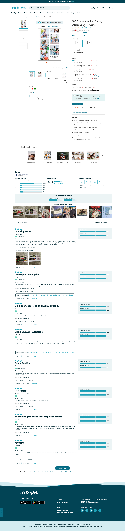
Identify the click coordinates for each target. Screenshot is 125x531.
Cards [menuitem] (26, 13)
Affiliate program (62, 510)
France (45, 524)
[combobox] (49, 8)
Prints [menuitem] (20, 13)
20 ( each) (84, 87)
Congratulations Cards (39, 472)
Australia (79, 524)
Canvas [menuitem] (42, 13)
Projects (105, 8)
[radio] (30, 89)
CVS (94, 76)
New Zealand (86, 524)
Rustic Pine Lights (93, 162)
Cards (13, 17)
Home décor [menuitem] (51, 13)
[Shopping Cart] (112, 8)
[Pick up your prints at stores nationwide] (83, 502)
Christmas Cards (69, 472)
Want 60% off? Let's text (65, 513)
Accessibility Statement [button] (72, 526)
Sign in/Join (96, 8)
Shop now (76, 1)
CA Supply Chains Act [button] (59, 526)
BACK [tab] (48, 27)
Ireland (50, 524)
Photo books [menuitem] (34, 13)
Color (31, 86)
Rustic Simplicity (78, 162)
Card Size (75, 39)
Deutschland (38, 524)
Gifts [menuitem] (67, 13)
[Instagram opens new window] (87, 510)
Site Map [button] (25, 526)
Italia (55, 524)
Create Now (77, 104)
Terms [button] (30, 526)
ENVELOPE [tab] (55, 27)
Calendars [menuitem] (60, 13)
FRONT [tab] (43, 27)
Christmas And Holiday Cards (23, 17)
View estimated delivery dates (79, 112)
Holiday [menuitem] (13, 13)
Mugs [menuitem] (73, 13)
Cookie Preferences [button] (47, 526)
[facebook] (83, 510)
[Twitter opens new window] (100, 510)
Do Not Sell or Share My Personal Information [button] (91, 526)
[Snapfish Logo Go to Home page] (19, 8)
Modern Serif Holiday (31, 162)
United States (71, 524)
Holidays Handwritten (47, 162)
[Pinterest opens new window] (92, 510)
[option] (23, 24)
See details (99, 108)
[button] (52, 67)
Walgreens (98, 76)
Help (58, 507)
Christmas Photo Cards (36, 17)
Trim (30, 93)
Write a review (93, 28)
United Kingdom (62, 524)
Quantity (75, 84)
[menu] (67, 68)
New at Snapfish (62, 502)
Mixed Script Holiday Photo (62, 162)
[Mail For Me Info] (98, 98)
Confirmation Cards (50, 472)
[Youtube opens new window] (96, 510)
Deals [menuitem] (78, 13)
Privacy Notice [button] (37, 526)
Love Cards (30, 472)
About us (59, 500)
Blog (58, 505)
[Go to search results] (67, 8)
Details (85, 32)
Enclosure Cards (60, 472)
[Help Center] (109, 8)
